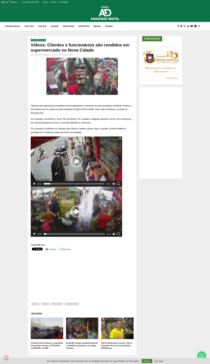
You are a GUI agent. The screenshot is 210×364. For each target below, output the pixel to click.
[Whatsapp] (199, 26)
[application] (76, 161)
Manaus (45, 304)
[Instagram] (185, 26)
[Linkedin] (189, 26)
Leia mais (158, 361)
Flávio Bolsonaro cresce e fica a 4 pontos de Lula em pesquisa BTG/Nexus (116, 345)
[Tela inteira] (118, 183)
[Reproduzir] (34, 183)
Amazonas (68, 26)
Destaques (41, 40)
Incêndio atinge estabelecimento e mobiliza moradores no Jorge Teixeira (82, 345)
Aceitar (147, 361)
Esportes (84, 26)
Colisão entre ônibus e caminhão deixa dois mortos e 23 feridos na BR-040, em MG (47, 345)
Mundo (109, 26)
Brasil (97, 26)
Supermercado (72, 304)
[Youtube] (192, 26)
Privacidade (63, 2)
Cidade (54, 26)
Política (29, 26)
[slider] (74, 183)
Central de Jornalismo (41, 55)
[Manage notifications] (6, 357)
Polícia (42, 26)
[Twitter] (182, 26)
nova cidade (57, 304)
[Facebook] (178, 26)
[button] (76, 161)
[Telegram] (196, 26)
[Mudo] (113, 183)
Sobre (45, 2)
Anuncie (53, 2)
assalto (35, 304)
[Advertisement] (82, 275)
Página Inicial (12, 26)
